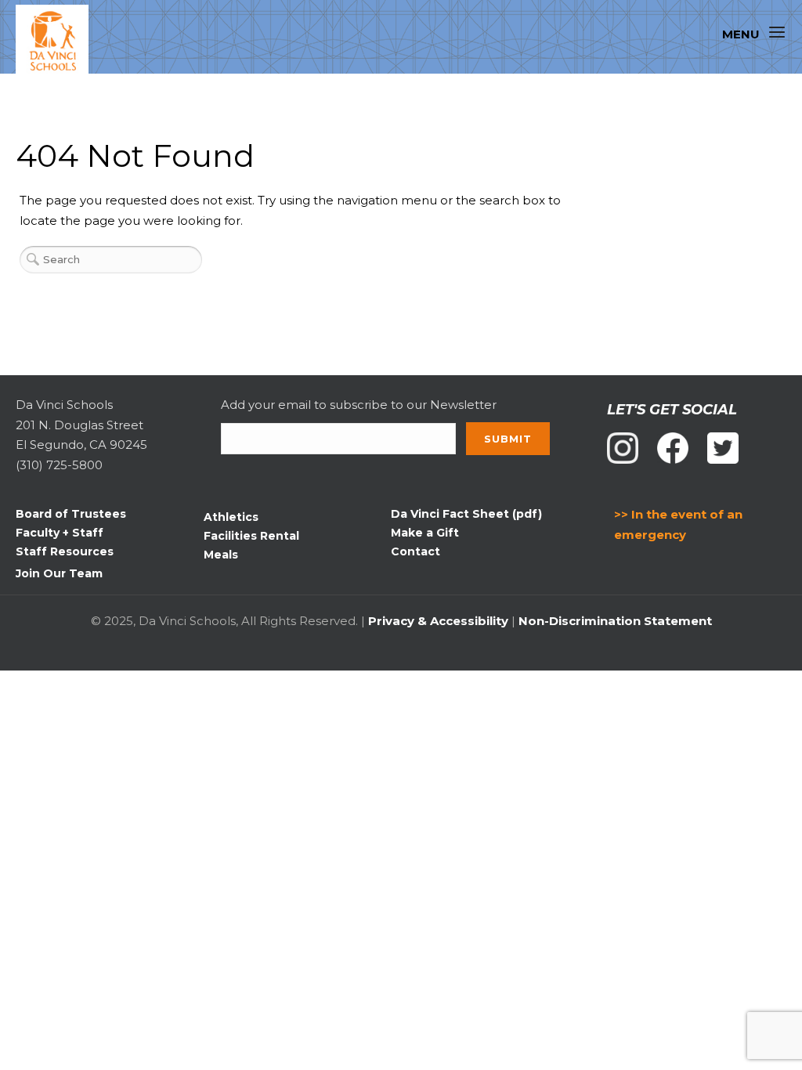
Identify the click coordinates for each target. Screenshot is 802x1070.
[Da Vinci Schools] (59, 41)
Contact (415, 551)
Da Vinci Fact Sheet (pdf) (466, 514)
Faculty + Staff (59, 533)
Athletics (231, 517)
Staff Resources (65, 551)
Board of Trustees (71, 514)
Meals (221, 555)
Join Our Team (59, 573)
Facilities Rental (251, 536)
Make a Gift (425, 533)
